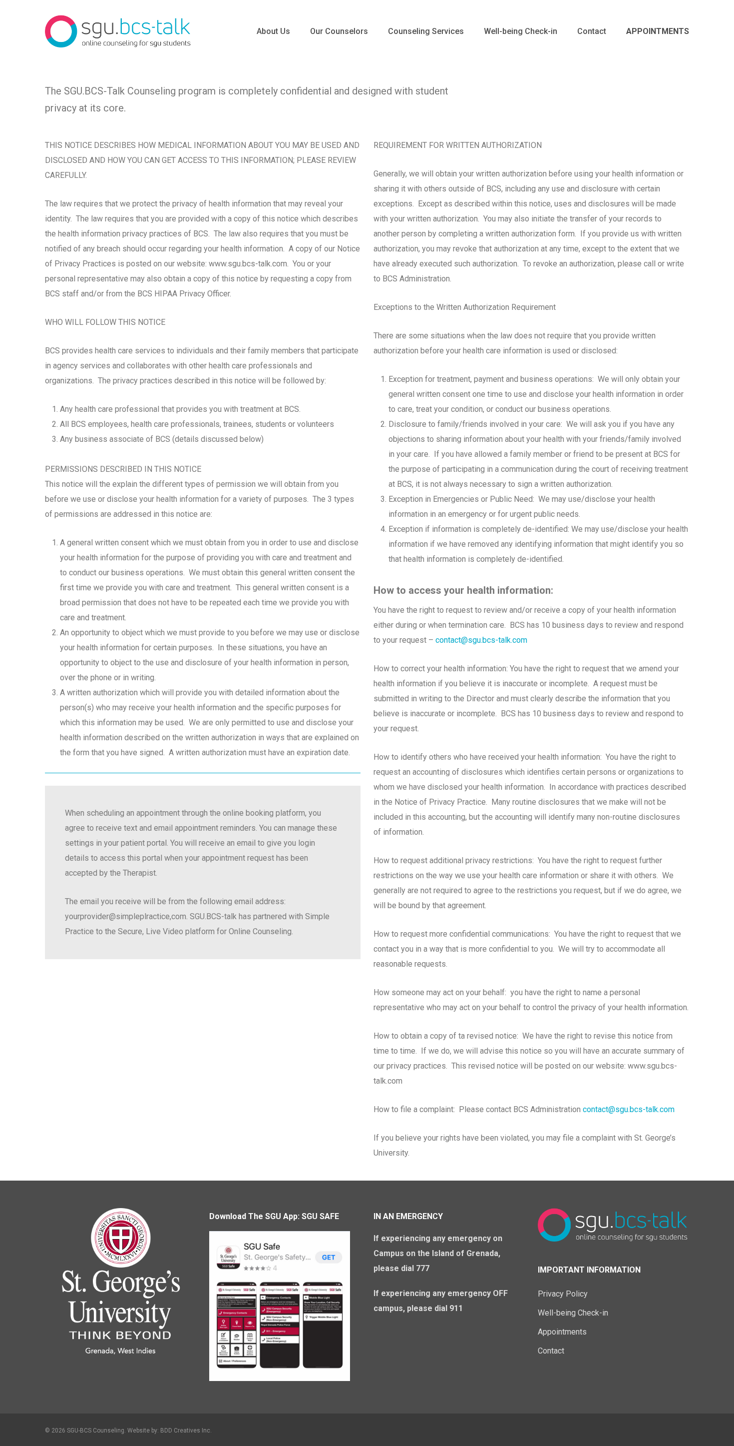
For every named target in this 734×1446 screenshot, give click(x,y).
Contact (551, 1351)
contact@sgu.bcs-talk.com (481, 640)
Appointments (562, 1332)
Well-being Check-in (573, 1313)
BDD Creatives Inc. (186, 1430)
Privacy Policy (563, 1294)
